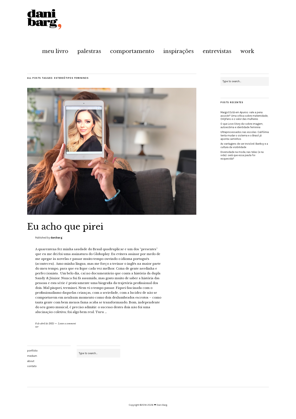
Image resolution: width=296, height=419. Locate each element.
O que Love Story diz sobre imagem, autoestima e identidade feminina (241, 125)
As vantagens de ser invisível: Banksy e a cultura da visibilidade (244, 145)
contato (32, 366)
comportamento (132, 51)
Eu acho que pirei (65, 226)
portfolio (32, 350)
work (247, 51)
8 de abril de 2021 (44, 323)
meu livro (55, 51)
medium (32, 355)
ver (36, 326)
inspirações (178, 51)
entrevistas (217, 51)
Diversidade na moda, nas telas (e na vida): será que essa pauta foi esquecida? (242, 155)
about (30, 361)
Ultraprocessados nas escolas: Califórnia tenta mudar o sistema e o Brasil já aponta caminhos (244, 135)
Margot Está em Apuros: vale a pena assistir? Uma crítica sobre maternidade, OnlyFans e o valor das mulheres (244, 116)
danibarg (56, 237)
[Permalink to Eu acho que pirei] (111, 214)
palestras (89, 51)
